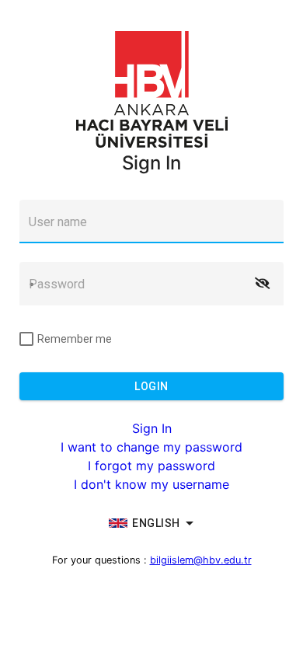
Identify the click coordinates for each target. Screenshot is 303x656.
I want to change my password (151, 447)
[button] (262, 284)
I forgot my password (151, 465)
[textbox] (151, 221)
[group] (151, 523)
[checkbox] (65, 339)
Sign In (152, 428)
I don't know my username (151, 484)
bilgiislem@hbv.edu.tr (201, 560)
